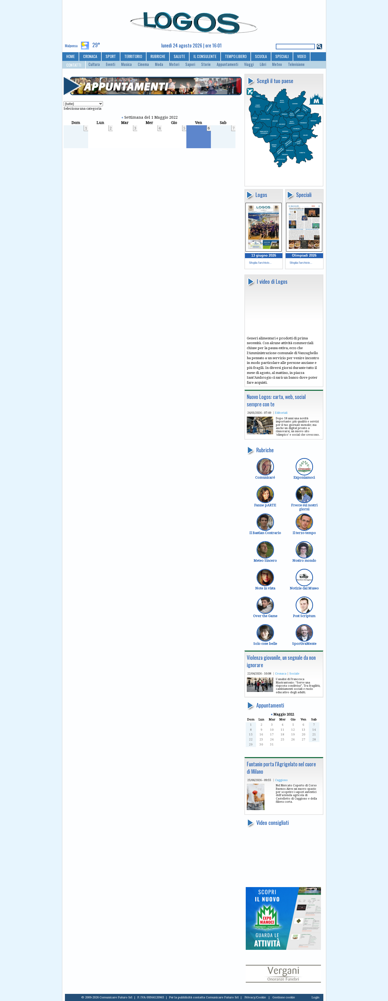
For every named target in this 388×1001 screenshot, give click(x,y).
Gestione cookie (283, 997)
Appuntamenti (227, 64)
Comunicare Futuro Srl (222, 997)
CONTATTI (73, 65)
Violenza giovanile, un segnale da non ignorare (281, 661)
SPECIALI (282, 56)
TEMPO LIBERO (236, 56)
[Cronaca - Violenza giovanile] (260, 691)
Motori (174, 64)
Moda (159, 64)
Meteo (277, 64)
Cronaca (280, 673)
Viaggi (249, 64)
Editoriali (281, 412)
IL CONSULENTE (204, 56)
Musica (126, 64)
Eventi (110, 64)
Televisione (296, 64)
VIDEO (301, 56)
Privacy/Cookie (255, 997)
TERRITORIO (133, 56)
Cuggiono (281, 780)
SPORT (111, 56)
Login (315, 997)
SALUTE (179, 56)
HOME (70, 56)
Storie (206, 64)
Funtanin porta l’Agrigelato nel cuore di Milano (281, 767)
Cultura (94, 64)
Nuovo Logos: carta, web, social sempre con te (276, 400)
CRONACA (90, 56)
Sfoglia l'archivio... (260, 262)
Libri (263, 64)
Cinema (143, 64)
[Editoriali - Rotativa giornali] (260, 433)
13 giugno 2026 (263, 255)
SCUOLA (261, 56)
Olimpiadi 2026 (304, 255)
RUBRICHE (157, 56)
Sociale (294, 673)
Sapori (190, 64)
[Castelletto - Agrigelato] (255, 809)
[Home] (194, 21)
